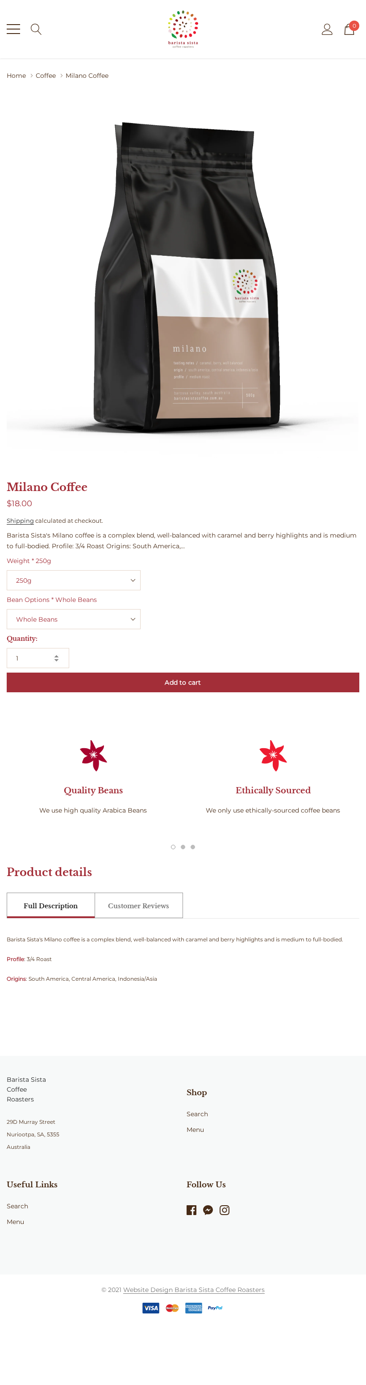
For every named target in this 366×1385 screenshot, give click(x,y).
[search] (36, 28)
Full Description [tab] (51, 906)
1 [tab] (173, 847)
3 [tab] (193, 847)
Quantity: (22, 639)
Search (197, 1114)
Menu (195, 1130)
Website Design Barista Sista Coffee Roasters (194, 1290)
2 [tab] (183, 847)
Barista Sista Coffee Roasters (26, 1089)
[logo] (183, 29)
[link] (195, 1210)
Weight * (29, 561)
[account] (327, 28)
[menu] (13, 29)
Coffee (46, 76)
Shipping (20, 520)
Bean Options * (52, 600)
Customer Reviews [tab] (138, 906)
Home (16, 76)
